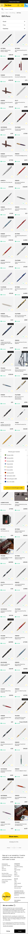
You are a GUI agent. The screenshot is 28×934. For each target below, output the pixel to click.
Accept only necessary (8, 925)
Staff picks (16, 876)
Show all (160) (17, 888)
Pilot (15, 880)
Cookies (4, 882)
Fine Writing (12, 12)
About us (4, 868)
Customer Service (6, 865)
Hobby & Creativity (18, 866)
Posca (15, 884)
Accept (19, 931)
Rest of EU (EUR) (10, 481)
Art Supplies (17, 865)
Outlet (15, 872)
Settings (8, 931)
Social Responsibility (6, 876)
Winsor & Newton (18, 886)
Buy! (10, 97)
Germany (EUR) (10, 472)
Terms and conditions (7, 879)
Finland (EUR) (10, 464)
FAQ (3, 867)
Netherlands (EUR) (11, 475)
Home (2, 12)
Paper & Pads (17, 869)
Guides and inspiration (7, 874)
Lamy (15, 881)
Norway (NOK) (10, 458)
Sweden (16, 901)
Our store (4, 870)
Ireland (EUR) (10, 467)
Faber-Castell (17, 883)
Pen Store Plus (5, 873)
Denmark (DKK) (10, 461)
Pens (7, 12)
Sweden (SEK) (10, 455)
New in (15, 874)
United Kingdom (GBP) (12, 478)
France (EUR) (10, 470)
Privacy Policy (5, 881)
